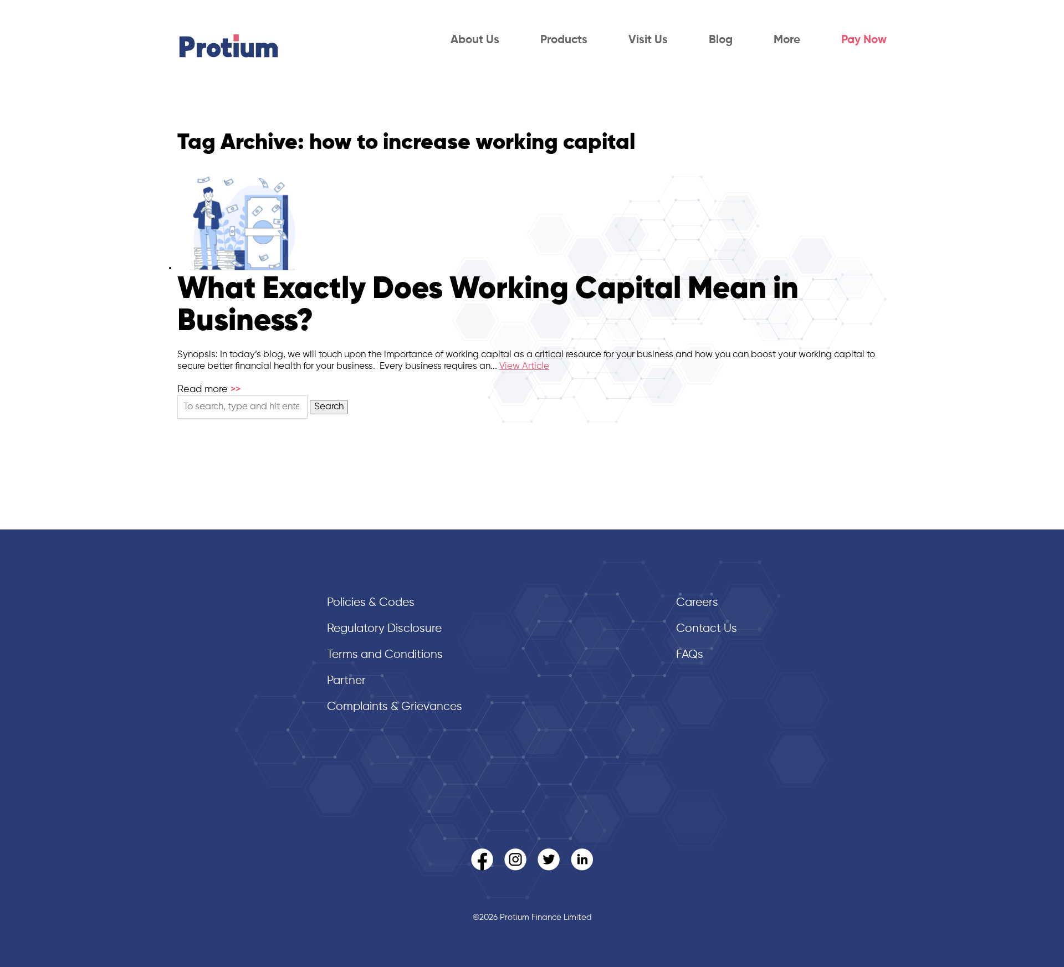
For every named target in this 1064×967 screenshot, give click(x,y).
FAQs (689, 655)
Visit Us (648, 40)
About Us (475, 40)
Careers (697, 603)
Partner (346, 681)
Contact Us (706, 629)
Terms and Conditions (385, 655)
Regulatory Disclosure (384, 629)
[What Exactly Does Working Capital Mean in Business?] (242, 267)
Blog (721, 40)
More (787, 40)
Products (563, 40)
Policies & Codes (371, 603)
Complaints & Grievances (394, 707)
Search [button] (329, 407)
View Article (524, 366)
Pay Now (864, 40)
